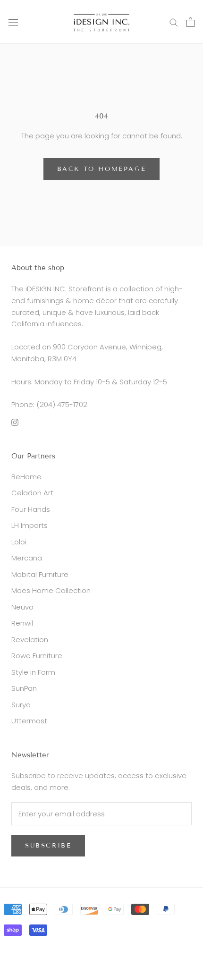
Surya (21, 705)
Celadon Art (32, 493)
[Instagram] (14, 422)
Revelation (29, 639)
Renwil (22, 623)
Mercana (26, 558)
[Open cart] (190, 22)
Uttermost (29, 721)
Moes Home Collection (51, 590)
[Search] (173, 22)
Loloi (18, 542)
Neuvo (22, 607)
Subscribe (48, 845)
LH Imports (29, 525)
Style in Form (33, 672)
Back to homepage (101, 169)
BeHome (26, 477)
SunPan (24, 688)
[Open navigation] (13, 22)
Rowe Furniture (36, 656)
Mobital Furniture (39, 574)
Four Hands (30, 509)
